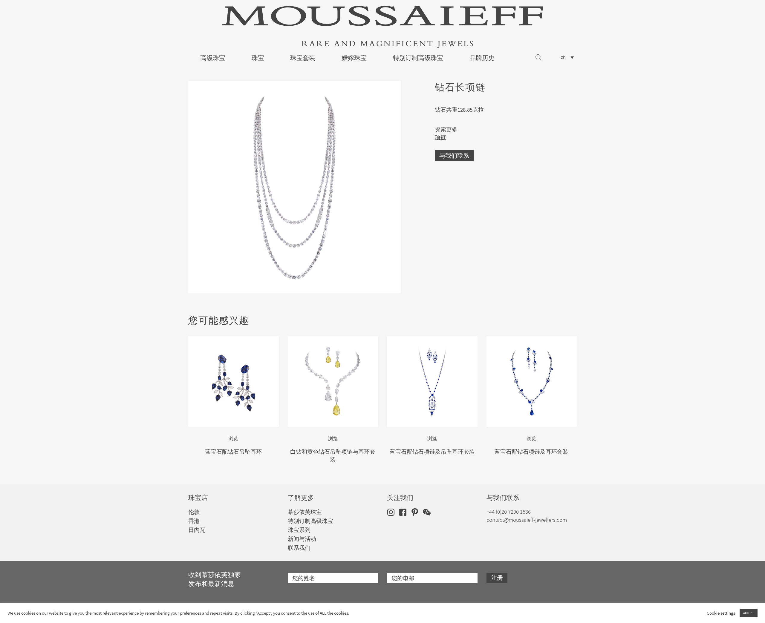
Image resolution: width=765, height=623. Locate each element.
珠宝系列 (299, 530)
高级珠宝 (212, 58)
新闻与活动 (302, 538)
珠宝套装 (302, 58)
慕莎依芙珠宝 (305, 512)
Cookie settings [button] (721, 613)
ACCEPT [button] (748, 613)
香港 (194, 521)
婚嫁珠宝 (354, 58)
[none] (567, 57)
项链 (440, 137)
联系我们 (299, 547)
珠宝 (258, 58)
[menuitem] (567, 57)
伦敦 (194, 512)
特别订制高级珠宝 (418, 58)
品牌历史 (482, 58)
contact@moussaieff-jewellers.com (526, 519)
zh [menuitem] (563, 57)
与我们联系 (454, 155)
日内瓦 (196, 530)
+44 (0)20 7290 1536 (508, 511)
